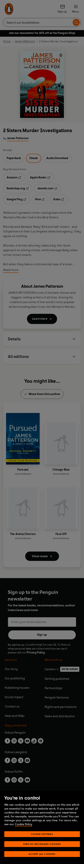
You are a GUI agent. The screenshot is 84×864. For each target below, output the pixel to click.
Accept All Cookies (42, 853)
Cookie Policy (23, 824)
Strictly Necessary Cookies (42, 844)
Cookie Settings (42, 834)
